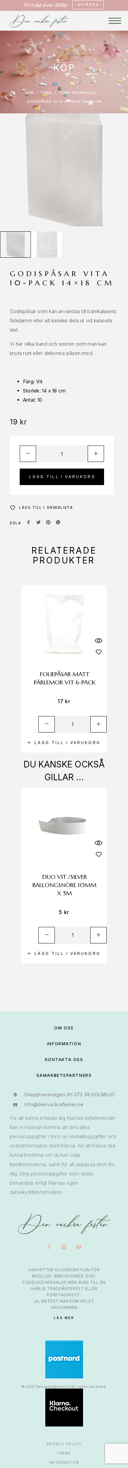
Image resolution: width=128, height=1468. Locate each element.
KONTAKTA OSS (64, 1059)
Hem (29, 93)
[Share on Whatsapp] (58, 523)
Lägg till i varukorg (62, 476)
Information (64, 1462)
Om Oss (64, 1027)
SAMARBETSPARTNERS (64, 1075)
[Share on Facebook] (28, 523)
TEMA (46, 93)
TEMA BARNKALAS (77, 93)
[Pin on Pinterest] (48, 523)
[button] (64, 743)
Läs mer (64, 1318)
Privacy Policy (64, 1444)
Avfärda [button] (88, 5)
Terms (64, 1453)
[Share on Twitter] (38, 523)
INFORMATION (64, 1043)
